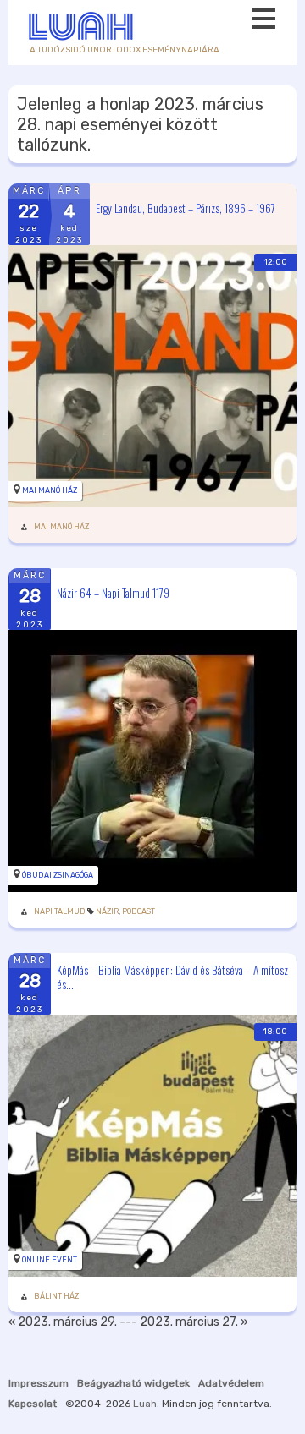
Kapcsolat (32, 1403)
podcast (138, 911)
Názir (107, 911)
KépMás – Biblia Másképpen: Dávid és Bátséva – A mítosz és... (172, 977)
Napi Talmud (60, 911)
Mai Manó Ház (49, 490)
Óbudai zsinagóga (57, 875)
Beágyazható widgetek (133, 1383)
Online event (49, 1260)
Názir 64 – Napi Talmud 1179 (113, 591)
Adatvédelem (231, 1383)
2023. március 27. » (194, 1322)
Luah (145, 1403)
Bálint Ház (56, 1296)
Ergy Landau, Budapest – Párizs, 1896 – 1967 (185, 207)
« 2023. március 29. (62, 1322)
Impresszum (38, 1383)
